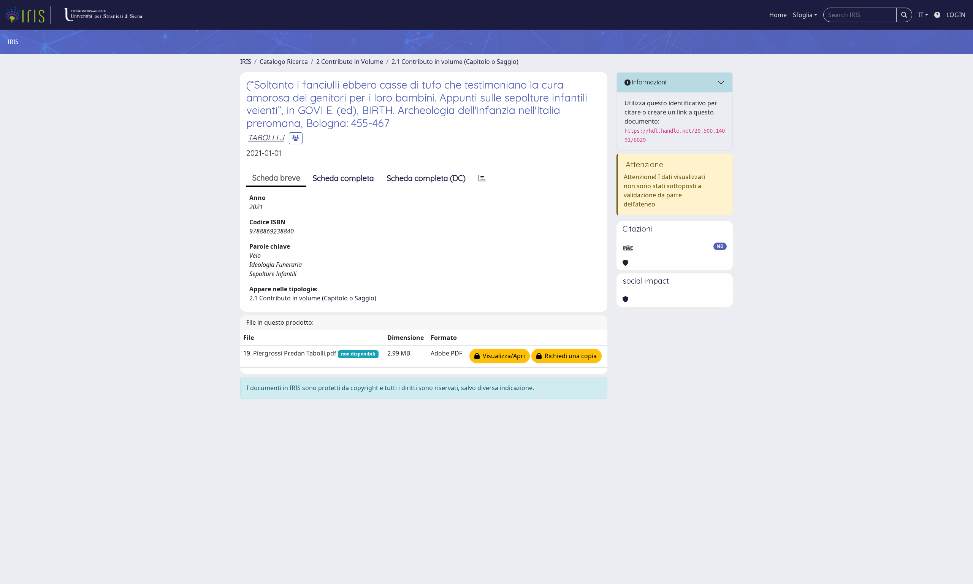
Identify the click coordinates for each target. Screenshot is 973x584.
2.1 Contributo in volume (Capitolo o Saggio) (454, 61)
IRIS (245, 61)
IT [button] (921, 15)
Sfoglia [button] (803, 15)
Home (778, 15)
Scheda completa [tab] (343, 178)
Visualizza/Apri (502, 356)
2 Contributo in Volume (349, 61)
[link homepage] (28, 15)
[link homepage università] (103, 15)
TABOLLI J (266, 137)
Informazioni (648, 82)
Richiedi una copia (569, 356)
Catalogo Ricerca (284, 61)
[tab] (482, 178)
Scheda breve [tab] (276, 177)
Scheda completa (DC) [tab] (426, 178)
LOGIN (955, 15)
